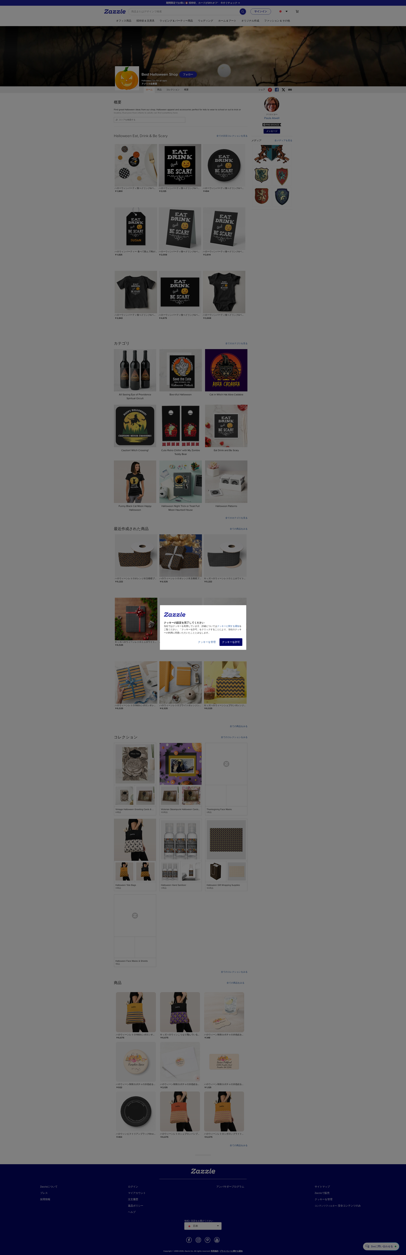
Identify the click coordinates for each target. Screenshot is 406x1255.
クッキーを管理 (207, 642)
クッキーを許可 (231, 642)
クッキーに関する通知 (228, 626)
